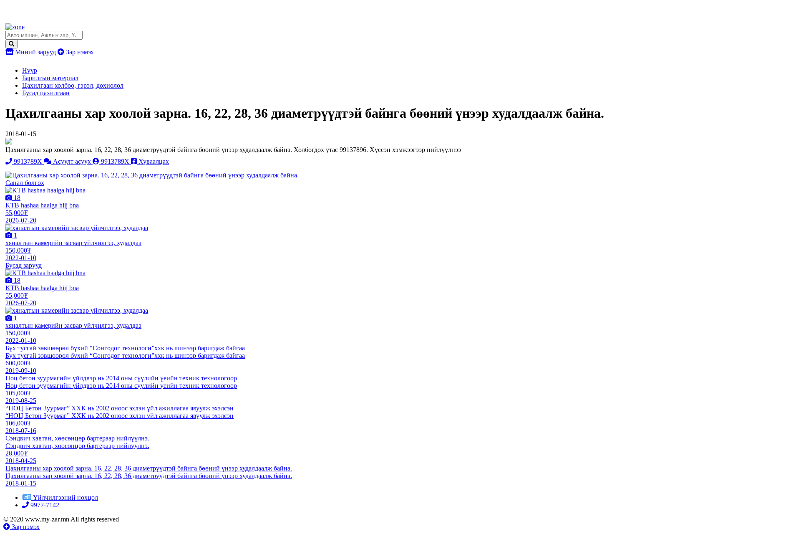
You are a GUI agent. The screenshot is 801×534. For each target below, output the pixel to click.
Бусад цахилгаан (46, 92)
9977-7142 (44, 505)
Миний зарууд (35, 52)
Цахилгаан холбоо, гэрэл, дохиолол (72, 85)
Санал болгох (24, 182)
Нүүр (29, 70)
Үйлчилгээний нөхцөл (65, 497)
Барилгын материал (50, 77)
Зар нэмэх (79, 52)
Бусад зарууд (23, 265)
